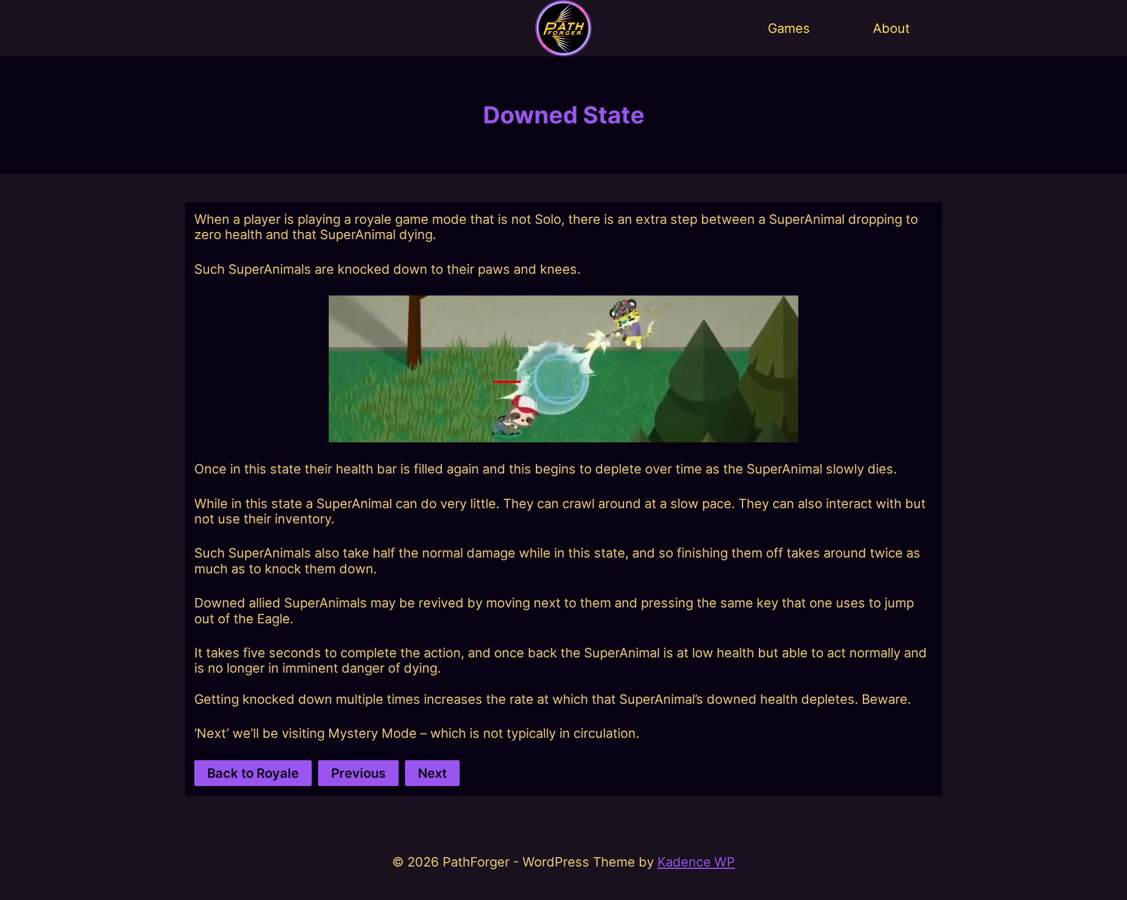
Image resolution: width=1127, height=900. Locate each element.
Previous (358, 773)
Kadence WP (696, 861)
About (891, 28)
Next (432, 773)
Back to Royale (253, 773)
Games (789, 28)
